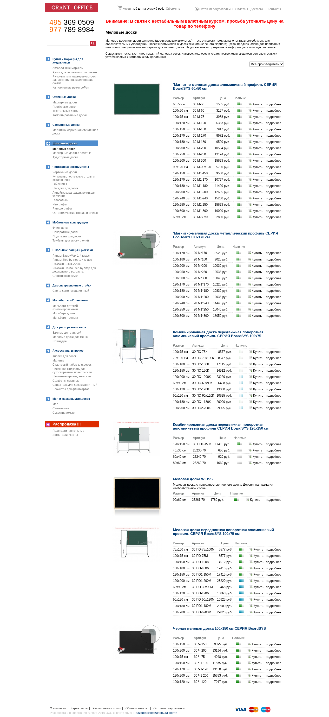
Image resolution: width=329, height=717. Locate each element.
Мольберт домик (64, 313)
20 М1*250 (201, 309)
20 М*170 (200, 253)
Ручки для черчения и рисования (75, 72)
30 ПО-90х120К (203, 395)
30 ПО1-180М (201, 606)
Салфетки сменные (66, 380)
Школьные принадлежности (72, 376)
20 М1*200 (201, 297)
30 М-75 (198, 117)
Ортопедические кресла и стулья (75, 213)
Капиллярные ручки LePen (71, 87)
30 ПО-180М (201, 568)
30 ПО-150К (200, 370)
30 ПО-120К (200, 389)
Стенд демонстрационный (71, 290)
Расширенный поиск (106, 708)
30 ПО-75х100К (203, 358)
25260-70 (199, 463)
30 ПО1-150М (201, 574)
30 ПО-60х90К (202, 383)
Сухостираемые (64, 412)
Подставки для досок (67, 236)
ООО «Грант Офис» (119, 713)
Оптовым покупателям (168, 708)
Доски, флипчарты (65, 435)
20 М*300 (200, 278)
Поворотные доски (65, 232)
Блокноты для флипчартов (71, 389)
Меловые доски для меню (70, 337)
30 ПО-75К (199, 352)
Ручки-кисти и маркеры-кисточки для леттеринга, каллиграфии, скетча (75, 80)
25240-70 (199, 456)
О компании (58, 708)
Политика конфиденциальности (155, 713)
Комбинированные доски (70, 115)
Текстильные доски (66, 111)
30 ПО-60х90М (202, 587)
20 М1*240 (201, 303)
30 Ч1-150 (201, 663)
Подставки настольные (68, 430)
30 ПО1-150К (202, 444)
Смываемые (61, 408)
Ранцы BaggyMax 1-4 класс (71, 255)
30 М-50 (198, 104)
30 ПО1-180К (201, 402)
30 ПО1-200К (201, 377)
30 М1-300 (200, 211)
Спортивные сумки (65, 276)
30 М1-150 (200, 173)
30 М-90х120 (202, 167)
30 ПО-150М (201, 562)
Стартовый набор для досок (72, 364)
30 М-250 (199, 154)
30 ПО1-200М (201, 581)
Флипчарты (60, 227)
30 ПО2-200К (201, 408)
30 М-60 (198, 110)
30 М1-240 (200, 198)
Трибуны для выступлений (71, 240)
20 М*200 (200, 265)
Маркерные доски (65, 102)
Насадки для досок (65, 188)
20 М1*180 (201, 290)
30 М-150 (199, 129)
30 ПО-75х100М (203, 549)
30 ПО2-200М (201, 612)
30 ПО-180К (200, 364)
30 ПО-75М (200, 556)
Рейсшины (60, 184)
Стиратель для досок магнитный (75, 385)
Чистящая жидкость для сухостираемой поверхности (72, 370)
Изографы (60, 204)
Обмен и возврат (137, 708)
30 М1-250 (200, 204)
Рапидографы (62, 208)
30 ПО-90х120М (203, 599)
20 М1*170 (201, 284)
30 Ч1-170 (201, 669)
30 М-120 (199, 123)
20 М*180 (200, 259)
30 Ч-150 (200, 644)
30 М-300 (199, 160)
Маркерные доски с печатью (72, 153)
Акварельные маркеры (68, 68)
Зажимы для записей (67, 332)
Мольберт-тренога (65, 317)
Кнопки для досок (64, 356)
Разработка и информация (68, 713)
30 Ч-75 (199, 657)
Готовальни (60, 200)
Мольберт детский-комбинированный (66, 307)
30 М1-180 (200, 186)
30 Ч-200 (200, 650)
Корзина (128, 8)
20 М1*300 (201, 315)
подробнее (273, 104)
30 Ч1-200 (201, 675)
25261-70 (198, 499)
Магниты (59, 360)
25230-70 (199, 450)
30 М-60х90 (201, 217)
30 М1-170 (200, 179)
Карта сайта (79, 708)
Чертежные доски (65, 172)
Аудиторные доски (65, 157)
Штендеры (60, 341)
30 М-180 (199, 142)
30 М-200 (199, 148)
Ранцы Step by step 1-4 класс (72, 259)
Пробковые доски (64, 106)
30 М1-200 (200, 192)
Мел (55, 404)
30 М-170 (199, 135)
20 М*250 (200, 272)
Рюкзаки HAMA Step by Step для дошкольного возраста (74, 269)
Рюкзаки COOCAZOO (67, 264)
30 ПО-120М (201, 593)
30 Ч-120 (200, 682)
